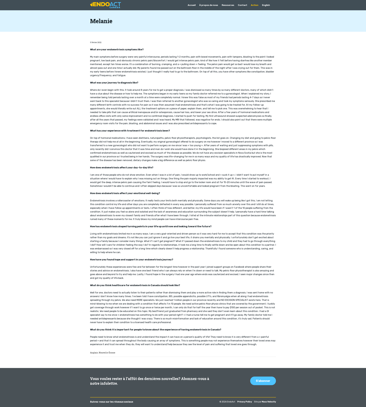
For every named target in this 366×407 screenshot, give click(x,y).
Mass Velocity (269, 402)
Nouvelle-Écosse (107, 352)
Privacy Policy (244, 402)
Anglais (94, 352)
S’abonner (263, 381)
